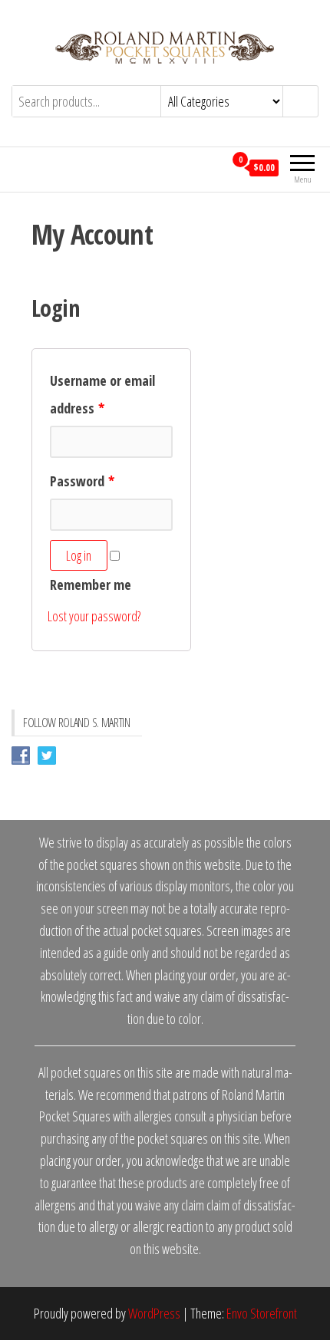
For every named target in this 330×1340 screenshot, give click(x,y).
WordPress (154, 1313)
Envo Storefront (261, 1313)
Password (82, 481)
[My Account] (212, 167)
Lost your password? (94, 616)
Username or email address (102, 394)
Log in (78, 555)
